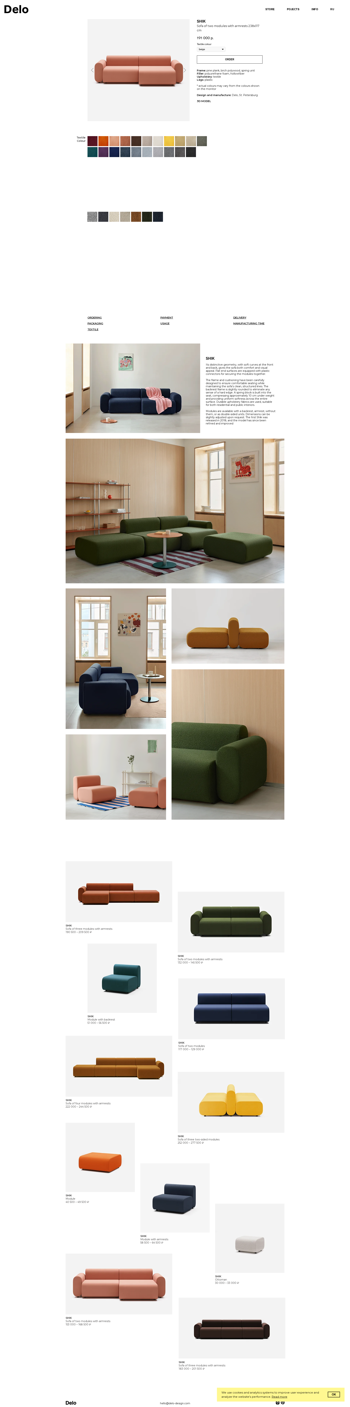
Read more (279, 1396)
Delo (16, 9)
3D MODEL (204, 101)
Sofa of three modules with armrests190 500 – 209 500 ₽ (89, 929)
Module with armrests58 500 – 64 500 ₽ (154, 1239)
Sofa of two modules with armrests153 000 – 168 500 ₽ (88, 1321)
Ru (332, 9)
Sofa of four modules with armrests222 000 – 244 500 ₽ (88, 1103)
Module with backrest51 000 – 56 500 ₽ (101, 1019)
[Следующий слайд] (185, 70)
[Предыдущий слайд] (92, 70)
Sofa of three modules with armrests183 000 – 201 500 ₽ (202, 1365)
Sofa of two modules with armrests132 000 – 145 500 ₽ (200, 959)
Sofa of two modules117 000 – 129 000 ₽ (191, 1046)
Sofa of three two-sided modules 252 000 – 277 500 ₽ (198, 1139)
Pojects (293, 9)
